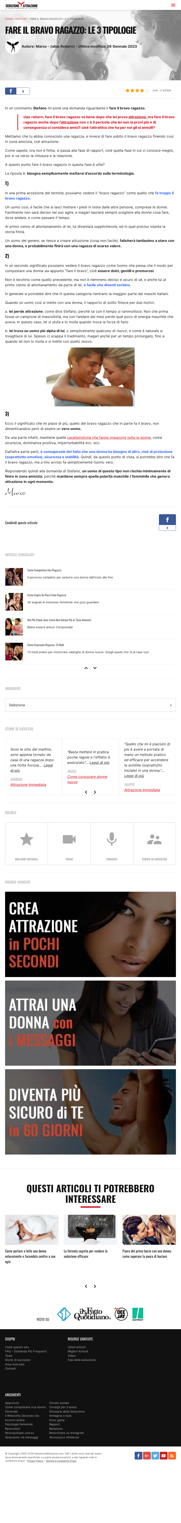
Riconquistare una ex (19, 1433)
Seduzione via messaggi (21, 1437)
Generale (11, 1411)
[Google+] (147, 1455)
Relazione (55, 1428)
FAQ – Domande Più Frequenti (26, 1351)
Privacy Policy (35, 1460)
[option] (90, 614)
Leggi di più (99, 762)
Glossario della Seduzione (67, 1411)
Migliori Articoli (78, 1351)
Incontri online (15, 1420)
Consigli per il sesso (63, 1407)
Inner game (57, 1420)
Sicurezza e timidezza (64, 1437)
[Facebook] (138, 1455)
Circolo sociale (59, 1403)
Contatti (10, 1368)
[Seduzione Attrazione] (21, 5)
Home (9, 19)
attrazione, (138, 117)
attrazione (70, 122)
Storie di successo (17, 1360)
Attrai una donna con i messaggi (90, 1023)
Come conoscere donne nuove (87, 779)
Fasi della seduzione (82, 1360)
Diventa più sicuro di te (90, 1112)
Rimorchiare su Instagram (66, 1433)
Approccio (12, 1403)
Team (8, 1355)
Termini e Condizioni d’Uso (61, 1460)
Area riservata (14, 1364)
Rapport (21, 19)
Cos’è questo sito (17, 1347)
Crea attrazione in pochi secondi (90, 934)
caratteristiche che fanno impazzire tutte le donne (109, 437)
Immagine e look (60, 1415)
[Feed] (172, 1455)
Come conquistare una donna (25, 1407)
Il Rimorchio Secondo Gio (22, 1415)
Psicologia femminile (19, 1424)
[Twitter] (155, 1455)
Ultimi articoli (76, 1347)
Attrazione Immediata (28, 784)
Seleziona (17, 705)
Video (72, 1355)
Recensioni (12, 1428)
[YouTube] (164, 1455)
